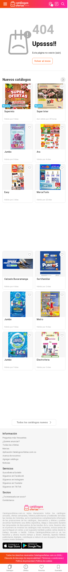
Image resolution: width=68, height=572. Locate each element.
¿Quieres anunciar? (11, 441)
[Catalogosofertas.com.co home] (19, 4)
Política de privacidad (25, 561)
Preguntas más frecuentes (14, 438)
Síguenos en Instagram (13, 479)
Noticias (6, 463)
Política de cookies (44, 561)
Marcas (6, 448)
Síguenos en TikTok (12, 487)
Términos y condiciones (52, 558)
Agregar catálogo (11, 459)
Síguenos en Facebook (13, 476)
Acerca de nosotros (12, 456)
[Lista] (56, 4)
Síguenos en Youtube (12, 483)
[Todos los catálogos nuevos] (62, 79)
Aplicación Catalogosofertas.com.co (19, 452)
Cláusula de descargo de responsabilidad (22, 558)
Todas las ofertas (11, 445)
